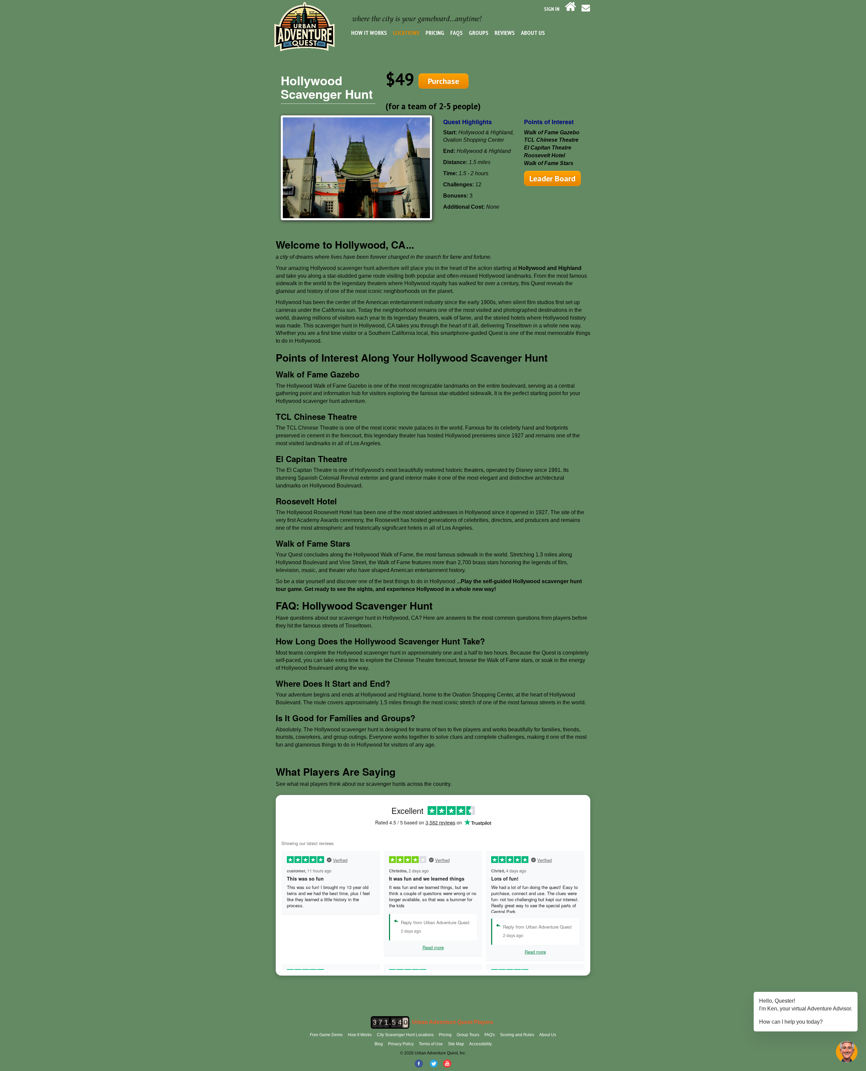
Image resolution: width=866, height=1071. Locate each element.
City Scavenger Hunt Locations (405, 1034)
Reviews (505, 33)
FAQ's (489, 1034)
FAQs (456, 33)
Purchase (443, 81)
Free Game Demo (326, 1034)
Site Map (456, 1044)
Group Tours (468, 1034)
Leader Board (552, 178)
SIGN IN (552, 8)
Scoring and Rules (517, 1034)
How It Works (369, 33)
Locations (406, 33)
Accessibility (480, 1044)
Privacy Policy (401, 1044)
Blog (378, 1044)
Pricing (435, 33)
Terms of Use (431, 1044)
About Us (533, 33)
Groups (478, 33)
